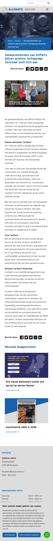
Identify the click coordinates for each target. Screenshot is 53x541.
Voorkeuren (9, 535)
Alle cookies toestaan (29, 535)
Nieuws (18, 41)
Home (10, 41)
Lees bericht (11, 390)
